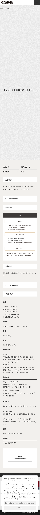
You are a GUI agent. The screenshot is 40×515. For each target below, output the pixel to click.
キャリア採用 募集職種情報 (12, 198)
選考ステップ (25, 167)
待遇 (22, 172)
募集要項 (6, 172)
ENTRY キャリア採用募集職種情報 (20, 457)
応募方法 (6, 167)
